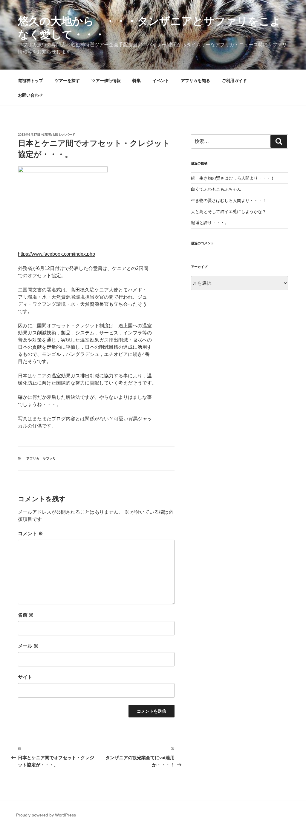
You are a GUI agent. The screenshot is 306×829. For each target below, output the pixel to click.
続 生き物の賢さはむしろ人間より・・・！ (233, 178)
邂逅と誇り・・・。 (210, 222)
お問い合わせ (30, 95)
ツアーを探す (67, 80)
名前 (25, 614)
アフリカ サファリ (41, 458)
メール (28, 646)
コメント (30, 533)
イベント (160, 80)
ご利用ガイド (234, 80)
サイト (25, 677)
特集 (136, 80)
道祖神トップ (30, 80)
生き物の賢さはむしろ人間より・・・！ (228, 200)
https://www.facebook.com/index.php (56, 254)
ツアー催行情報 (106, 80)
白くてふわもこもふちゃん (216, 189)
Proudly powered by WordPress (46, 815)
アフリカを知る (195, 80)
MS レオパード (64, 134)
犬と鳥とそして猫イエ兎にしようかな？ (228, 211)
